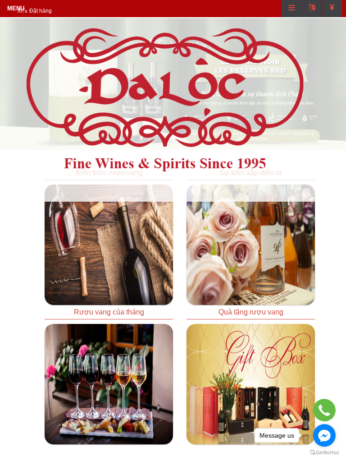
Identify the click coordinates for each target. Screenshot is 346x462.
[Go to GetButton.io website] (324, 453)
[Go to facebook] (324, 435)
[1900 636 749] (324, 410)
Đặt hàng (40, 11)
